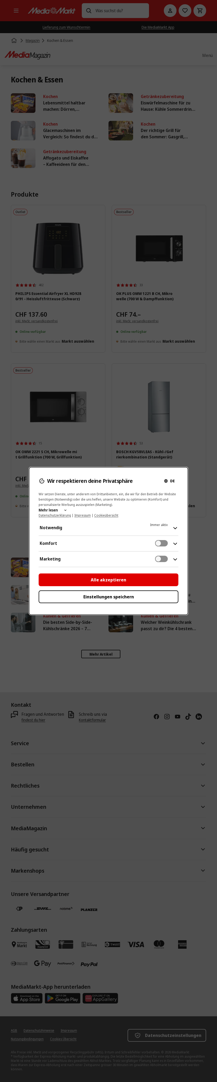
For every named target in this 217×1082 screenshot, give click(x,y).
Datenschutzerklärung (55, 515)
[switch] (161, 543)
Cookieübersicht (106, 515)
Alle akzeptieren (108, 580)
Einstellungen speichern (108, 597)
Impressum (82, 515)
